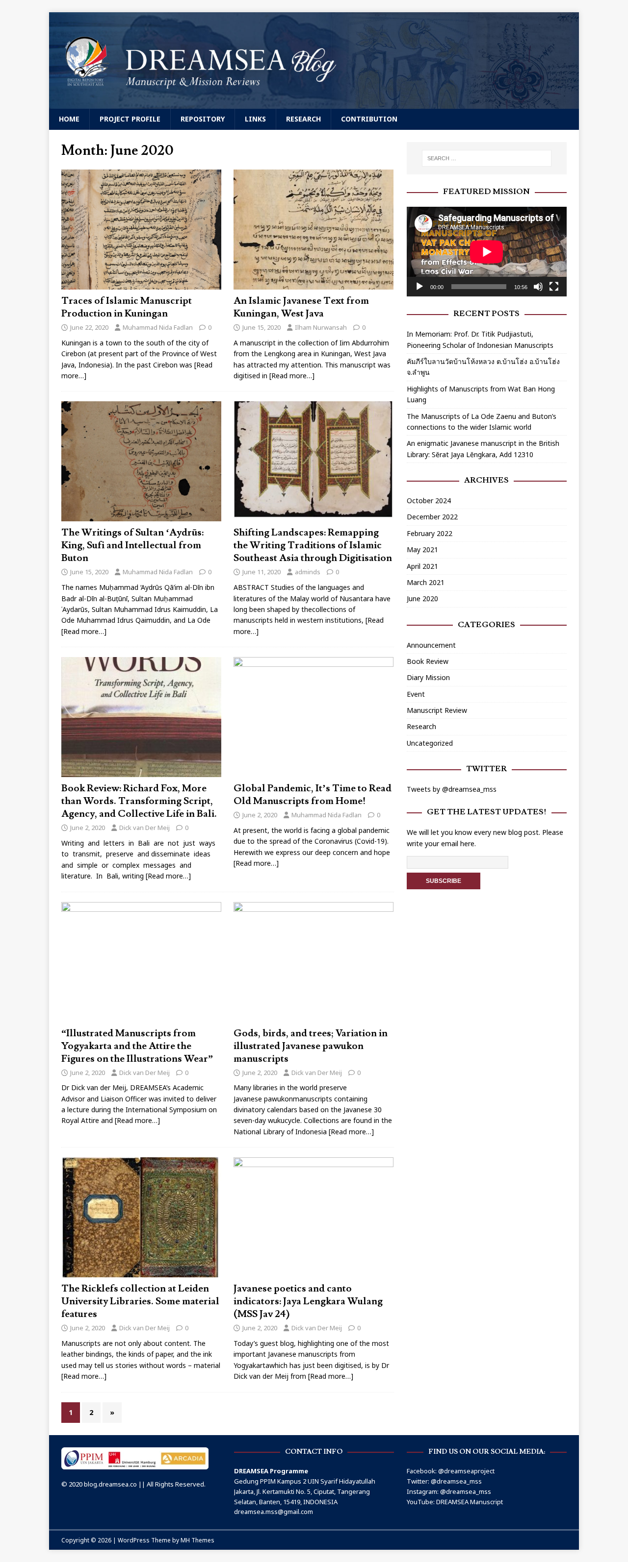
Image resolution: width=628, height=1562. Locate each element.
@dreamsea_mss (456, 1481)
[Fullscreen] (554, 287)
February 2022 (429, 533)
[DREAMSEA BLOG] (314, 103)
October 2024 (429, 500)
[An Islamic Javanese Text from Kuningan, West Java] (313, 284)
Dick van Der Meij (144, 827)
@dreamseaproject (466, 1470)
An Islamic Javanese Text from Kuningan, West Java (301, 307)
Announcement (431, 645)
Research (303, 118)
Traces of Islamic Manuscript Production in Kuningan (126, 307)
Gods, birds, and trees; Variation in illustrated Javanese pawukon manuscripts (311, 1046)
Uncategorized (430, 743)
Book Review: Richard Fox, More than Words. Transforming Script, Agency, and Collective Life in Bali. (139, 801)
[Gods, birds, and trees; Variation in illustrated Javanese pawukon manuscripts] (313, 1016)
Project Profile (130, 118)
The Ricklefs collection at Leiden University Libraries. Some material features (140, 1301)
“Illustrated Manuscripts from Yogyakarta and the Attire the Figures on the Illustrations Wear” (137, 1046)
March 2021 (426, 582)
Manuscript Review (437, 710)
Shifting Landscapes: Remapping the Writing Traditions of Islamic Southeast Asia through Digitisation (313, 545)
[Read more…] (291, 375)
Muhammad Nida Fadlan (158, 327)
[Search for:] (487, 158)
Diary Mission (428, 677)
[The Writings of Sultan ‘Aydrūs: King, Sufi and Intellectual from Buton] (141, 515)
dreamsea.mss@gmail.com (273, 1511)
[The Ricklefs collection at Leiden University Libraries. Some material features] (141, 1271)
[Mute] (538, 287)
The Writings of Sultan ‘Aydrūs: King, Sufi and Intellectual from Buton (132, 545)
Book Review (427, 661)
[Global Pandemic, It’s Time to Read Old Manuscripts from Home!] (313, 771)
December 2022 (432, 516)
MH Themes (197, 1540)
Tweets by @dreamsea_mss (452, 789)
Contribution (369, 118)
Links (255, 118)
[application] (487, 251)
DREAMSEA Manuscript (469, 1501)
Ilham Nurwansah (321, 327)
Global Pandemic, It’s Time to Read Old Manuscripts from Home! (313, 794)
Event (416, 694)
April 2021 (422, 566)
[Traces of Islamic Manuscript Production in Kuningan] (141, 284)
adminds (307, 571)
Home (69, 118)
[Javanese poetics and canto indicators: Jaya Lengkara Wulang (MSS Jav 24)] (313, 1271)
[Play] (419, 287)
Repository (203, 118)
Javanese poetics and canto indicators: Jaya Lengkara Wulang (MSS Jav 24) (308, 1301)
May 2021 (422, 549)
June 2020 (422, 598)
